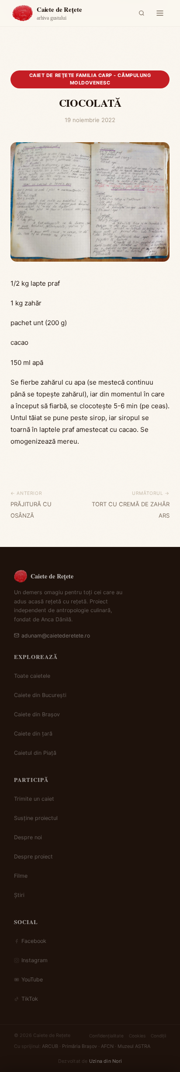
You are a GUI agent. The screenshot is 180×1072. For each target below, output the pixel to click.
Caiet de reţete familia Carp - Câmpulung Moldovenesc (90, 79)
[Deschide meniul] (160, 13)
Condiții (158, 1035)
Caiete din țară (33, 733)
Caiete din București (40, 695)
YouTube (32, 979)
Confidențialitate (106, 1035)
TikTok (29, 998)
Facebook (33, 941)
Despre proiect (33, 856)
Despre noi (28, 837)
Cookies (137, 1035)
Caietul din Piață (35, 753)
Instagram (34, 960)
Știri (19, 895)
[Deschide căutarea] (141, 13)
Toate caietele (32, 676)
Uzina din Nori (105, 1061)
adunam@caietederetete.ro (55, 635)
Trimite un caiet (34, 798)
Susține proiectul (36, 818)
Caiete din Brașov (37, 714)
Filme (21, 875)
